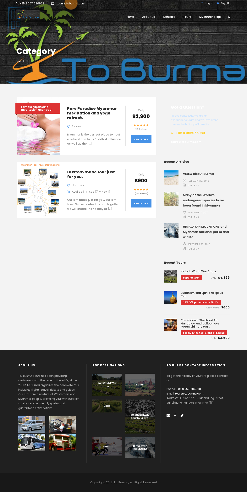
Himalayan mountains (140, 447)
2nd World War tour (107, 384)
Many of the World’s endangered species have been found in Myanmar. (203, 200)
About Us (148, 17)
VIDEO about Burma (198, 174)
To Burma (193, 185)
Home (130, 17)
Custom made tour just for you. (91, 174)
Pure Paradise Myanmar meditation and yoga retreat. (92, 113)
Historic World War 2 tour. (199, 271)
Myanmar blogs (210, 17)
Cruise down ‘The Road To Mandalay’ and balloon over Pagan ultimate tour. (201, 323)
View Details (141, 139)
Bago (107, 406)
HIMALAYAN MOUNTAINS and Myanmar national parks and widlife (206, 231)
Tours (187, 17)
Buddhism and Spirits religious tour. (202, 294)
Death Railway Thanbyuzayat (140, 416)
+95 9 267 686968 (188, 389)
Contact (169, 17)
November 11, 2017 (198, 212)
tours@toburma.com (71, 3)
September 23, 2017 (199, 244)
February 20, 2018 (198, 180)
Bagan (140, 384)
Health (107, 446)
